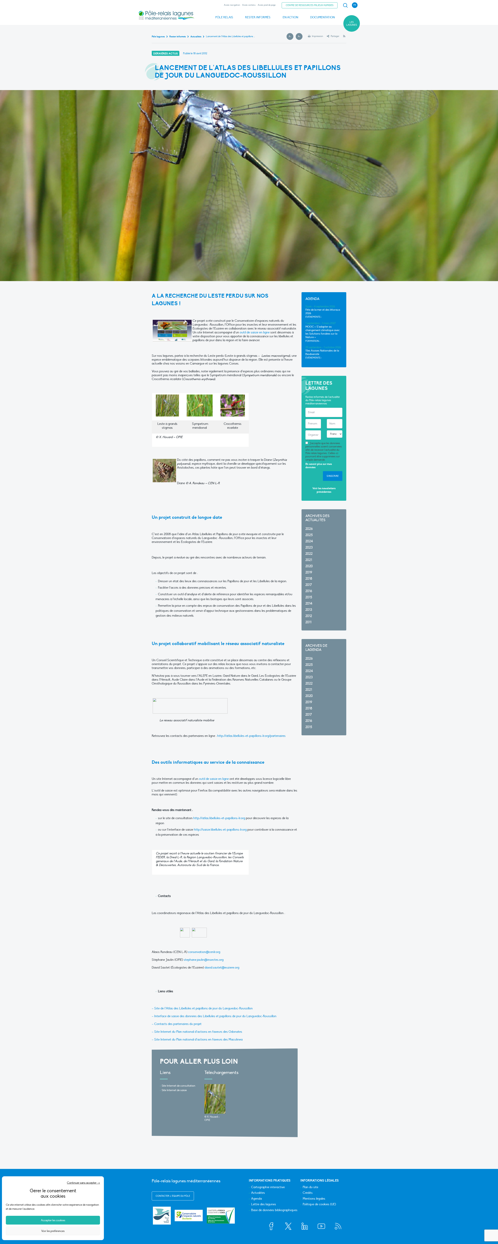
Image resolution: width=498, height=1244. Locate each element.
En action (290, 17)
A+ (300, 36)
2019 (308, 572)
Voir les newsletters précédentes (324, 490)
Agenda (256, 1199)
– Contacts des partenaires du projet (177, 1024)
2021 (308, 560)
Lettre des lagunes (263, 1204)
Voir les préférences (53, 1231)
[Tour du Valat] (162, 1216)
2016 (308, 591)
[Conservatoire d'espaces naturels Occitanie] (189, 1215)
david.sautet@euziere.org (222, 968)
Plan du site (310, 1187)
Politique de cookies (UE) (319, 1204)
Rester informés (257, 17)
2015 (308, 597)
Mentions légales (314, 1199)
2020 (309, 566)
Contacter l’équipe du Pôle (173, 1196)
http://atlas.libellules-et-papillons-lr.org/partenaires (251, 736)
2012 (308, 616)
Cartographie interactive (268, 1187)
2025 (309, 535)
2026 (309, 529)
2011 (308, 622)
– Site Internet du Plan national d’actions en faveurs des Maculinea (197, 1039)
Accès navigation (232, 5)
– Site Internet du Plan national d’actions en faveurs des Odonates (197, 1032)
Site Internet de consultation (178, 1085)
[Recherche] (345, 5)
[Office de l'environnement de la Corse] (221, 1215)
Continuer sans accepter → (83, 1182)
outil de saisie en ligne (255, 332)
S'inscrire (333, 476)
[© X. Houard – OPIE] (214, 1099)
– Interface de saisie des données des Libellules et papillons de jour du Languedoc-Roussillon (214, 1016)
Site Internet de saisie (174, 1090)
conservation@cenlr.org (204, 952)
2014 (308, 603)
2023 (309, 547)
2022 (309, 554)
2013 (308, 610)
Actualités (258, 1193)
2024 (309, 541)
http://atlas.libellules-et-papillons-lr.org (219, 818)
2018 (308, 579)
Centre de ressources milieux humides (309, 5)
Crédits (308, 1193)
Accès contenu (249, 5)
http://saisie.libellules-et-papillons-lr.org (220, 830)
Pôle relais (224, 17)
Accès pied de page (266, 5)
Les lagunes (351, 23)
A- (291, 36)
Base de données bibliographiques (274, 1210)
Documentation (322, 17)
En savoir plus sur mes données (318, 465)
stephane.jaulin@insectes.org (204, 960)
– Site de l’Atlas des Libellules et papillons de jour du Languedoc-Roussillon (202, 1008)
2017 (308, 585)
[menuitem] (345, 5)
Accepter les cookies (53, 1220)
